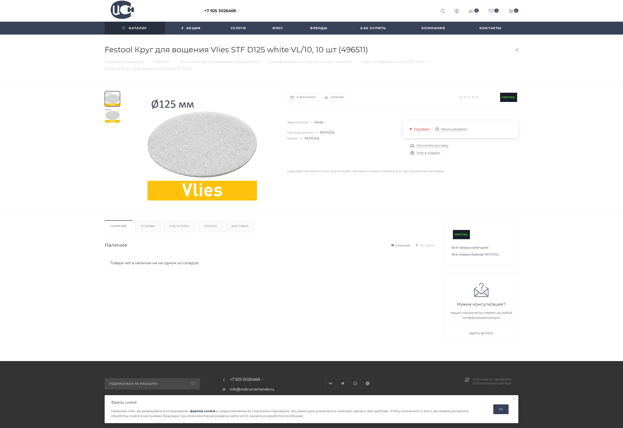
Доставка (239, 226)
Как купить (179, 226)
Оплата (210, 226)
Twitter (343, 383)
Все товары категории (470, 247)
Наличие (119, 226)
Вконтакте (330, 383)
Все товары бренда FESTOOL (475, 254)
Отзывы (148, 226)
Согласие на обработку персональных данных (492, 381)
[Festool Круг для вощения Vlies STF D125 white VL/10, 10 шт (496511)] (202, 145)
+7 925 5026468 (220, 11)
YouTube (355, 383)
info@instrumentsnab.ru (252, 389)
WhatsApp (367, 383)
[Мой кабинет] (457, 12)
